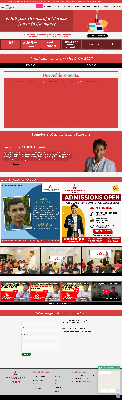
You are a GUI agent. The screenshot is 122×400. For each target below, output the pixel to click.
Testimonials (85, 6)
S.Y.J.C (91, 65)
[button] (5, 103)
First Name (24, 321)
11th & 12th (71, 41)
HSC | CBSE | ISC (71, 47)
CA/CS (35, 384)
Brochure (57, 391)
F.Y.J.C (30, 65)
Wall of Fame (67, 6)
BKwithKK (107, 6)
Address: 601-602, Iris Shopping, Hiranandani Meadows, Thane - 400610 (94, 376)
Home (40, 6)
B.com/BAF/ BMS (91, 44)
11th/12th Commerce (39, 376)
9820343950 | (71, 328)
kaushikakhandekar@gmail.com (79, 331)
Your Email (24, 334)
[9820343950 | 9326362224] (72, 378)
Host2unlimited (72, 396)
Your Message (25, 341)
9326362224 (80, 328)
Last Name (24, 327)
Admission (96, 6)
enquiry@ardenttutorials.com (82, 381)
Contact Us (117, 6)
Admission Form (38, 392)
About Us (47, 6)
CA (111, 44)
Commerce (71, 44)
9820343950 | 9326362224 (82, 378)
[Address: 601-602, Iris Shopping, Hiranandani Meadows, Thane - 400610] (72, 376)
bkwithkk (16, 164)
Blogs (77, 6)
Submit (26, 354)
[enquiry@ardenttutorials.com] (72, 381)
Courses (56, 6)
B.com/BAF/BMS (38, 380)
